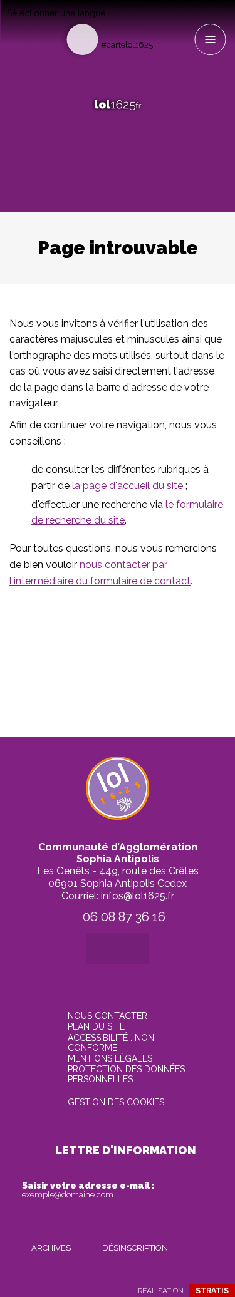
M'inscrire (197, 1218)
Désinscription (135, 1248)
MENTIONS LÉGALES (110, 1058)
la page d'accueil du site (128, 486)
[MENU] (210, 39)
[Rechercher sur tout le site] (82, 39)
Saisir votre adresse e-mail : (88, 1190)
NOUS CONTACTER (107, 1016)
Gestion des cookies (116, 1102)
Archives (51, 1248)
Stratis (212, 1290)
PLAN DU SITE (96, 1026)
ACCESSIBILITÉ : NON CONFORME (111, 1043)
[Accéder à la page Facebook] (163, 23)
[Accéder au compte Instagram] (184, 23)
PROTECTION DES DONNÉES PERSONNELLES (126, 1074)
